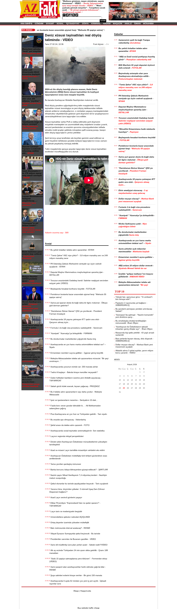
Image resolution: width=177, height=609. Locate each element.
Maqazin (117, 23)
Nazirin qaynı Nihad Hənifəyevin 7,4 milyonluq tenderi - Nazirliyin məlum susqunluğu (78, 476)
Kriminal (96, 23)
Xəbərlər (118, 34)
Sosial (60, 23)
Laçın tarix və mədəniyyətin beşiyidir (65, 511)
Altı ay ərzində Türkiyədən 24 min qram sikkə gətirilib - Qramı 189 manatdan (78, 551)
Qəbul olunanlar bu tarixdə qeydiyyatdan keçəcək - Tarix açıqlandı (78, 483)
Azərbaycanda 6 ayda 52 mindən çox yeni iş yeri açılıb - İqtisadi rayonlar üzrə (77, 582)
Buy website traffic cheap (88, 608)
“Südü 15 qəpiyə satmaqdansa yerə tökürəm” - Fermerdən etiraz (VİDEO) (78, 560)
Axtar (103, 20)
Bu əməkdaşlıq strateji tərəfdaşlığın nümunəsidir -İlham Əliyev (130, 322)
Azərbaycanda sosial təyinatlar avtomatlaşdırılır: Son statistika (77, 431)
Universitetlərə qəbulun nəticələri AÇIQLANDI (69, 517)
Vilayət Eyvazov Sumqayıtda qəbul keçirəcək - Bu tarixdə (74, 533)
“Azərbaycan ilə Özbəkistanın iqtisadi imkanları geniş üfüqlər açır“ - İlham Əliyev (134, 328)
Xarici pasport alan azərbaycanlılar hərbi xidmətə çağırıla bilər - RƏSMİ (77, 568)
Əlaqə (76, 591)
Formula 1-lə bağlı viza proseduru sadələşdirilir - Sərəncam (75, 328)
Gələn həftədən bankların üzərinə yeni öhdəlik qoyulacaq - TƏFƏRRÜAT (75, 379)
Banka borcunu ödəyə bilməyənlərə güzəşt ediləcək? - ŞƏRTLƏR (78, 469)
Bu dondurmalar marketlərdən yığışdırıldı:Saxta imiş (72, 339)
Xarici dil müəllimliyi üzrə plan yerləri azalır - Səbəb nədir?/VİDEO (78, 545)
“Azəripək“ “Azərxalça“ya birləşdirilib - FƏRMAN (70, 333)
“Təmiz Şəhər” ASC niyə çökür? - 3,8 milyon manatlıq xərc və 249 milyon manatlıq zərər (78, 256)
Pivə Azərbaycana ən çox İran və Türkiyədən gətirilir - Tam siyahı (78, 414)
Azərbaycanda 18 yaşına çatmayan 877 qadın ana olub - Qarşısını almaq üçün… (74, 320)
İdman (137, 23)
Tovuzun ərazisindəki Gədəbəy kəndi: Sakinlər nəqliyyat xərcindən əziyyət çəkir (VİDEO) (78, 281)
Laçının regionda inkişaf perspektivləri (66, 436)
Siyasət (50, 23)
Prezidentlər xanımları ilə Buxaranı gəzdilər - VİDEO (72, 539)
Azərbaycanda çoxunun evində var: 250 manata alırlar (73, 367)
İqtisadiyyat (73, 23)
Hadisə (106, 23)
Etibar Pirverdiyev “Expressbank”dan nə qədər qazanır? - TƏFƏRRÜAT (74, 504)
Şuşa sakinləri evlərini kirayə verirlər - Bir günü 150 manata (75, 575)
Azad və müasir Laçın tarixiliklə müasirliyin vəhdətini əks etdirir (77, 450)
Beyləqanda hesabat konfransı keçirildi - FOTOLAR (72, 289)
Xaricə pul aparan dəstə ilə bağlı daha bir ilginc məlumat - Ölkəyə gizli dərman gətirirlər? (78, 304)
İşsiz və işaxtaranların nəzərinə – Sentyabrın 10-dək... (73, 400)
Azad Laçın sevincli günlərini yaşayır (65, 497)
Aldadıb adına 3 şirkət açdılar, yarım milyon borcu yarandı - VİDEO (134, 351)
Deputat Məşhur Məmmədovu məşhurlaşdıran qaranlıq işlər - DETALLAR (76, 273)
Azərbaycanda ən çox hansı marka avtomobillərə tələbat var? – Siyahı (77, 345)
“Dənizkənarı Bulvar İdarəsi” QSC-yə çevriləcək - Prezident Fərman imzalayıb (75, 312)
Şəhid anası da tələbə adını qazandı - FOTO (69, 425)
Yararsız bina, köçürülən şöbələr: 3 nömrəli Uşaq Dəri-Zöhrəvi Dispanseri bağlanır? (77, 490)
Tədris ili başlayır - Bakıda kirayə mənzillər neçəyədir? (73, 372)
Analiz (128, 23)
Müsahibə (148, 23)
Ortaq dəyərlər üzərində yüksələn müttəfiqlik (69, 522)
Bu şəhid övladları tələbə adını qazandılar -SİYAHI (71, 250)
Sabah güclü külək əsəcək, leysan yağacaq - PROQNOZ (74, 386)
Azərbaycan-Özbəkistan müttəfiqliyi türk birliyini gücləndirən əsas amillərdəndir (78, 457)
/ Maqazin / (114, 5)
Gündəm (39, 23)
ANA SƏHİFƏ (26, 23)
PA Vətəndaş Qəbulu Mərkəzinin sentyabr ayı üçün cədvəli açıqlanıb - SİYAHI (75, 265)
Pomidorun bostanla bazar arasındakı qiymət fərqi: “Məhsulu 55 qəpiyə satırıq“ (77, 295)
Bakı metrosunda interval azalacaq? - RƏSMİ (69, 528)
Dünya (85, 23)
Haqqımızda (85, 591)
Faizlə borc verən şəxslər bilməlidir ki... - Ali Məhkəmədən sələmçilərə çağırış (75, 407)
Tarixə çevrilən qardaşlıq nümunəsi (65, 464)
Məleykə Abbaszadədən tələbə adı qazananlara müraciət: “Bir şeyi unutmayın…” (78, 359)
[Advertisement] (95, 213)
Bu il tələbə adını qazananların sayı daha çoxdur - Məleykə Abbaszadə (75, 393)
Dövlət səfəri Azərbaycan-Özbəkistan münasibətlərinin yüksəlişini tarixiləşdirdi (78, 443)
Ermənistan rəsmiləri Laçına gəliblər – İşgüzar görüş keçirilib (76, 353)
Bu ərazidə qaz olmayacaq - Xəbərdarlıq (67, 420)
